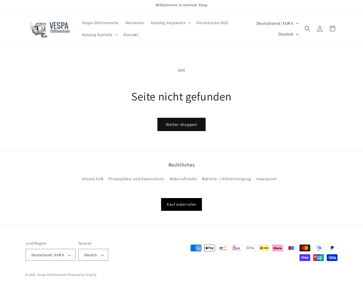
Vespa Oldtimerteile (52, 275)
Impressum (266, 178)
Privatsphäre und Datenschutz (136, 178)
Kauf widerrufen (181, 204)
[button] (170, 23)
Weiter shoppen (181, 124)
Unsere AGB (92, 178)
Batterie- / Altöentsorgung (226, 178)
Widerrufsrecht (183, 178)
